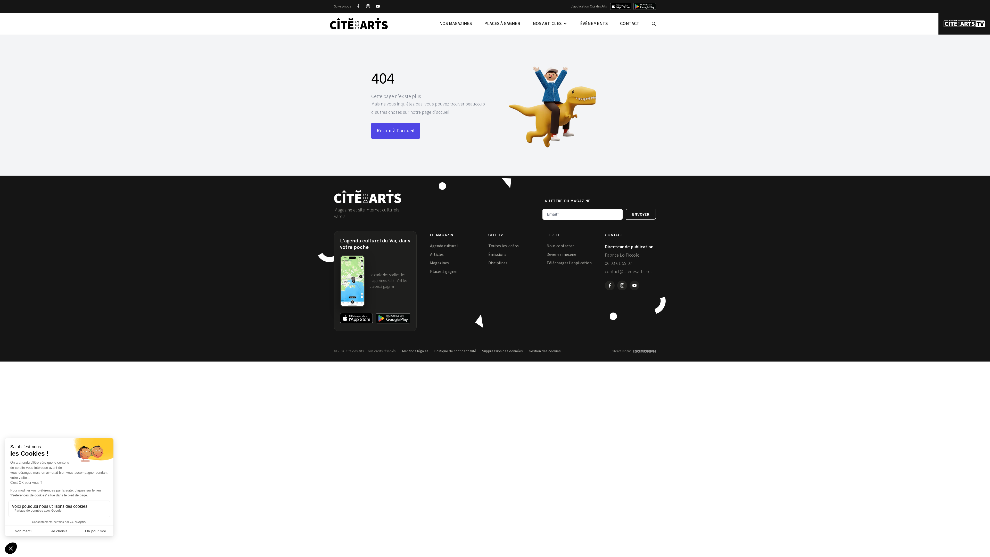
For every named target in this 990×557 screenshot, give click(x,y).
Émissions (497, 254)
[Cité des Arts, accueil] (367, 196)
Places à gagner (502, 23)
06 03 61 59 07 (618, 263)
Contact (629, 23)
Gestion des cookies (545, 351)
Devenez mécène (561, 254)
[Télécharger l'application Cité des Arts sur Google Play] (644, 6)
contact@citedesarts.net (628, 271)
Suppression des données (502, 351)
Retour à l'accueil (396, 130)
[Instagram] (368, 6)
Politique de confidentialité (455, 351)
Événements (594, 23)
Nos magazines (455, 23)
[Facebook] (358, 6)
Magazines (439, 263)
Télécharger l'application (569, 263)
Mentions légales (415, 351)
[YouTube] (377, 6)
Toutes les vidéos (503, 246)
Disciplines (497, 263)
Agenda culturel (444, 246)
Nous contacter (560, 246)
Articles (437, 254)
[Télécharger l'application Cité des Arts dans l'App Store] (620, 6)
